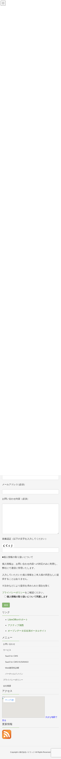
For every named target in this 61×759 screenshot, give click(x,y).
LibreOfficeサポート (18, 619)
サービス (7, 650)
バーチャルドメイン (14, 674)
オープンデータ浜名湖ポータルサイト (27, 631)
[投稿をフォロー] (6, 734)
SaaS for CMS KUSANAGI (17, 662)
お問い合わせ (9, 644)
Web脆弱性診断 (12, 668)
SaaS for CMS (11, 656)
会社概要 (7, 686)
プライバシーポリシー (13, 592)
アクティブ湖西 (16, 625)
